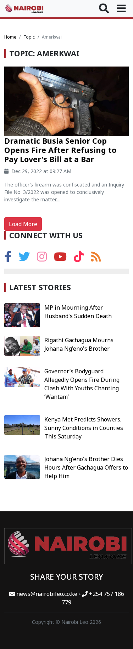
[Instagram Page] (42, 259)
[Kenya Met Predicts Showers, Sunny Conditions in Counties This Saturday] (22, 424)
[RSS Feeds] (96, 259)
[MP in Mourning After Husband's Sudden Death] (22, 314)
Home (10, 37)
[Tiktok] (79, 259)
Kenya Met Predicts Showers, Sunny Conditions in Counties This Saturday (83, 427)
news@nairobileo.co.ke (46, 594)
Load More (23, 224)
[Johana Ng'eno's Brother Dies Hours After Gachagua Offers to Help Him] (22, 466)
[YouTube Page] (60, 259)
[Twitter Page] (24, 259)
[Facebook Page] (7, 259)
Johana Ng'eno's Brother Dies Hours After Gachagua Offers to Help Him (86, 467)
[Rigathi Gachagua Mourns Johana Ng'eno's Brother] (22, 345)
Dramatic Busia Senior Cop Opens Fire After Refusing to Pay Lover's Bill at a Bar (60, 150)
